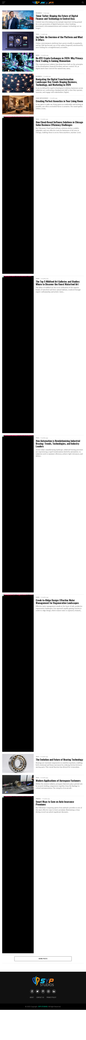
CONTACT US (40, 997)
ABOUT (32, 997)
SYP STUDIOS (43, 1007)
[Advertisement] (43, 1024)
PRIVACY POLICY (51, 997)
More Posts (43, 958)
